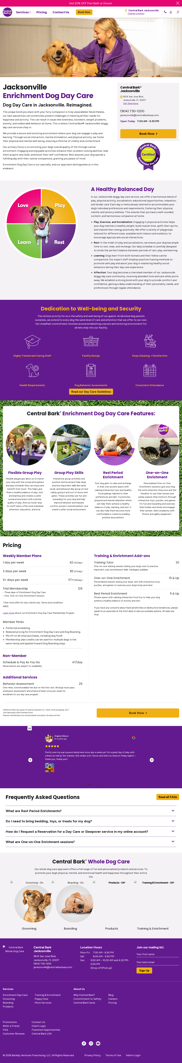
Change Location (136, 13)
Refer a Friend (11, 1026)
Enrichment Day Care (15, 995)
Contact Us (61, 12)
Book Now (84, 12)
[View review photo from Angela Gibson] (49, 767)
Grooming (9, 998)
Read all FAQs (168, 797)
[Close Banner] (178, 3)
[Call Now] (165, 12)
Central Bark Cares (84, 1002)
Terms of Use (113, 1055)
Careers (112, 998)
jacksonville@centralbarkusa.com (139, 115)
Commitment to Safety (87, 998)
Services (22, 12)
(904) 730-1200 (132, 111)
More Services (43, 1002)
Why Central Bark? (84, 995)
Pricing (41, 12)
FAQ (5, 1029)
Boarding (8, 1002)
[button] (30, 760)
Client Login (39, 1026)
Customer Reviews (14, 1033)
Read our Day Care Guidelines (91, 391)
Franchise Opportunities (46, 1029)
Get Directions (130, 103)
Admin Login (133, 1055)
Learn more (8, 613)
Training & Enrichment (48, 995)
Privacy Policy (92, 1055)
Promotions (10, 1022)
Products (8, 1006)
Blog (110, 995)
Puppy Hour (41, 998)
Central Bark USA (42, 1033)
